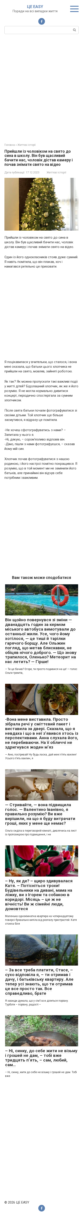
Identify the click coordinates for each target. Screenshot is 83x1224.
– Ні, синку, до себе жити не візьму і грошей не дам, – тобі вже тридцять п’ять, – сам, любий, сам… (41, 1057)
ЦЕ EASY (35, 6)
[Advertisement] (41, 88)
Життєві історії (56, 172)
